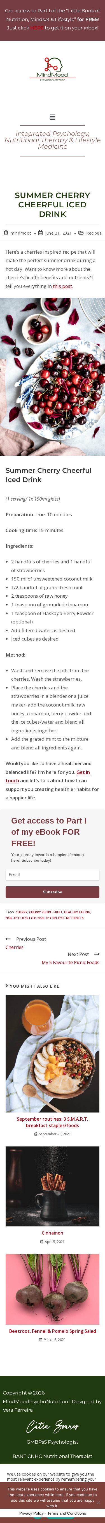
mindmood (21, 233)
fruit (57, 912)
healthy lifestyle (21, 918)
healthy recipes (51, 918)
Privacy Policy (31, 1513)
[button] (52, 117)
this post (62, 286)
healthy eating (77, 912)
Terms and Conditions (66, 1513)
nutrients (75, 918)
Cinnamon (52, 1233)
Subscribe (52, 892)
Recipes (93, 233)
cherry (21, 912)
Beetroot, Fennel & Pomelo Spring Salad (52, 1331)
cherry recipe (40, 912)
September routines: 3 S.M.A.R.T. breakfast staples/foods (52, 1122)
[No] (98, 1502)
